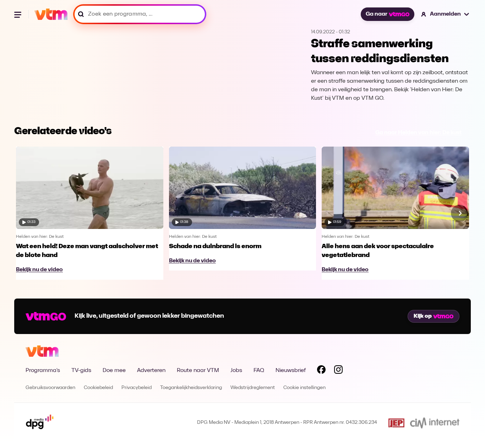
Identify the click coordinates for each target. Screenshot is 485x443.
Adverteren (151, 370)
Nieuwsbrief (291, 370)
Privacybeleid (136, 387)
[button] (445, 14)
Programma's (43, 370)
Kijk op (423, 316)
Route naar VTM (198, 370)
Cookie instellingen (304, 387)
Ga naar (376, 14)
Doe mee (114, 370)
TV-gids (81, 370)
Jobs (236, 370)
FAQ (259, 370)
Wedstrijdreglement (252, 387)
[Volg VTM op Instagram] (338, 371)
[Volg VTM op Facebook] (321, 371)
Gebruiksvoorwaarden (50, 387)
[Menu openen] (18, 14)
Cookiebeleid (98, 387)
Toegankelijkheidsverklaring (191, 387)
